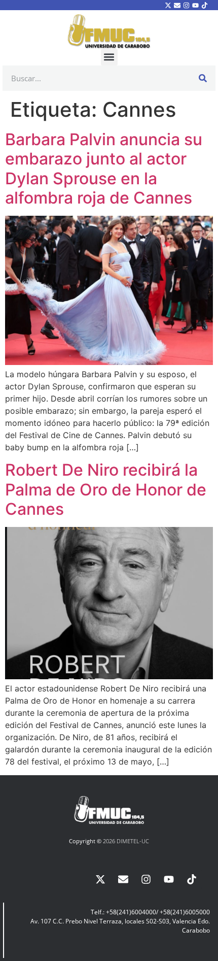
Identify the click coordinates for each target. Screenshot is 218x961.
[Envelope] (176, 5)
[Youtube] (195, 5)
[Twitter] (167, 5)
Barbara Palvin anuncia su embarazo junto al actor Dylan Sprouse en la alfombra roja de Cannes (103, 168)
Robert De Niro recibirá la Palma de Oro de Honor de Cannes (105, 489)
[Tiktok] (204, 5)
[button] (109, 57)
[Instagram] (186, 5)
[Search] (202, 78)
